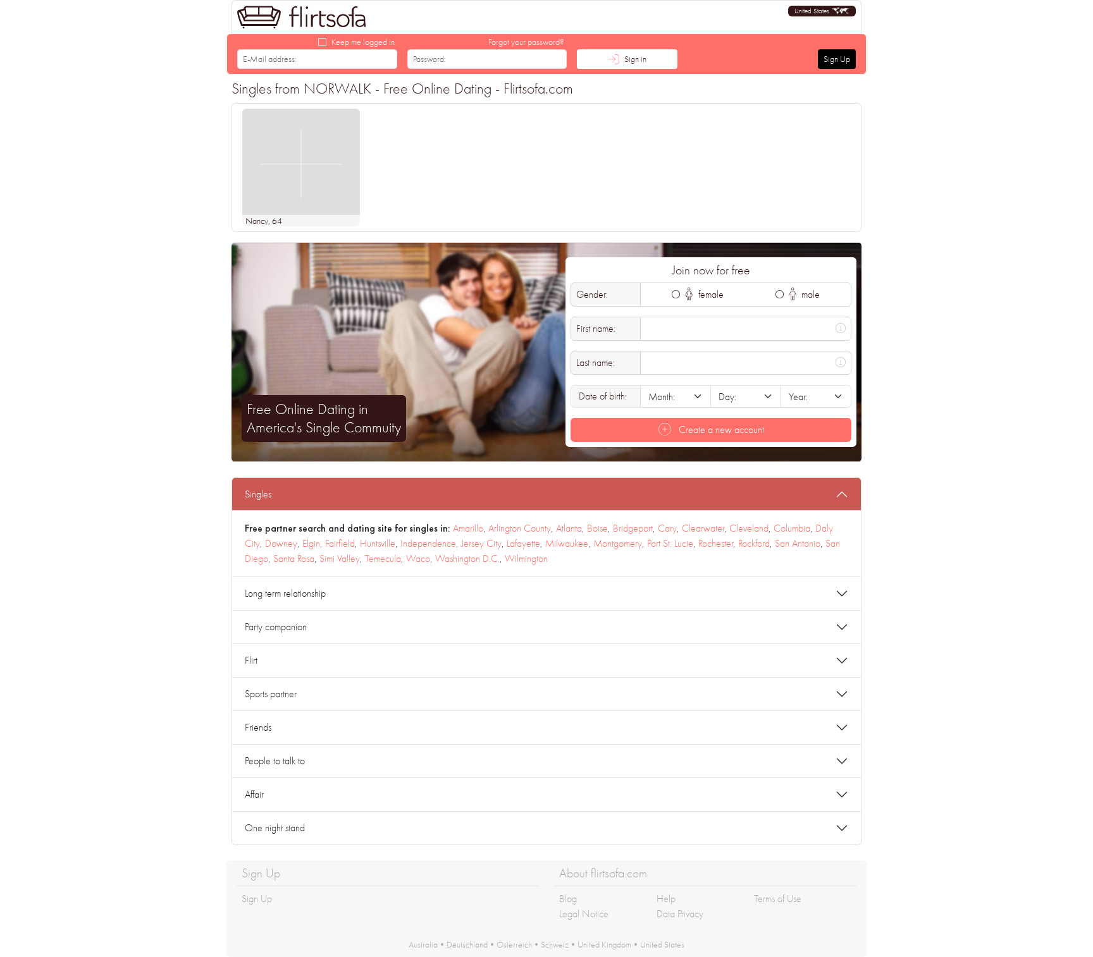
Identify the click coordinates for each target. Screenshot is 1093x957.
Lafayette (523, 543)
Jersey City (481, 543)
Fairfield (340, 543)
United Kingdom (604, 944)
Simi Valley (339, 558)
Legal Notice (583, 913)
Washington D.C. (467, 558)
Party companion (276, 626)
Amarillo (468, 528)
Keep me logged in (363, 41)
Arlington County (519, 528)
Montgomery (617, 543)
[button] (822, 11)
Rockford (754, 543)
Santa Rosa (293, 558)
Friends (258, 727)
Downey (281, 543)
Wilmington (526, 558)
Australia (423, 944)
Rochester (715, 543)
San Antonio (797, 543)
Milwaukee (566, 543)
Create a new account (720, 429)
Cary (667, 528)
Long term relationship (285, 593)
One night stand (275, 827)
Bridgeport (633, 528)
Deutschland (467, 944)
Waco (418, 558)
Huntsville (377, 543)
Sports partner (271, 693)
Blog (568, 898)
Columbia (792, 528)
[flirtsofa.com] (301, 17)
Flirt (251, 660)
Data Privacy (680, 913)
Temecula (383, 558)
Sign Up (837, 58)
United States (662, 944)
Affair (254, 794)
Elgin (311, 543)
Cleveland (749, 528)
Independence (428, 543)
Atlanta (569, 528)
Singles (258, 494)
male (809, 294)
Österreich (514, 944)
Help (666, 898)
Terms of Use (777, 898)
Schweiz (555, 944)
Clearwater (703, 528)
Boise (597, 528)
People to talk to (275, 760)
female (710, 294)
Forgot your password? (526, 41)
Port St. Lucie (670, 543)
